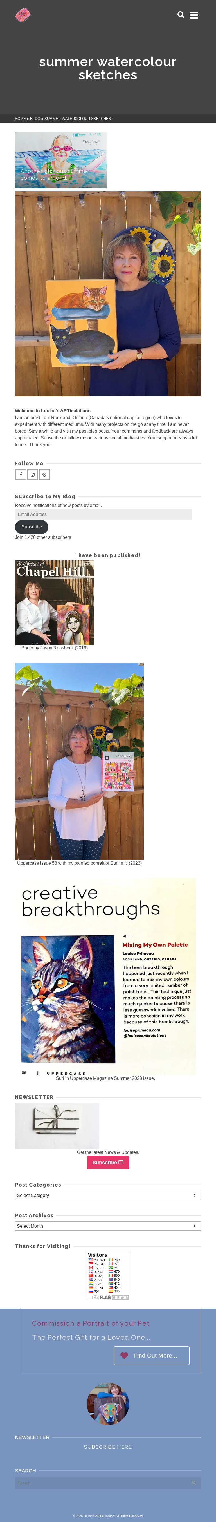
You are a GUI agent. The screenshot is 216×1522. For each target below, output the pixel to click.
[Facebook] (20, 474)
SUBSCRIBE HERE (108, 1447)
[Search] (181, 15)
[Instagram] (32, 474)
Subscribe (32, 526)
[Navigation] (194, 15)
